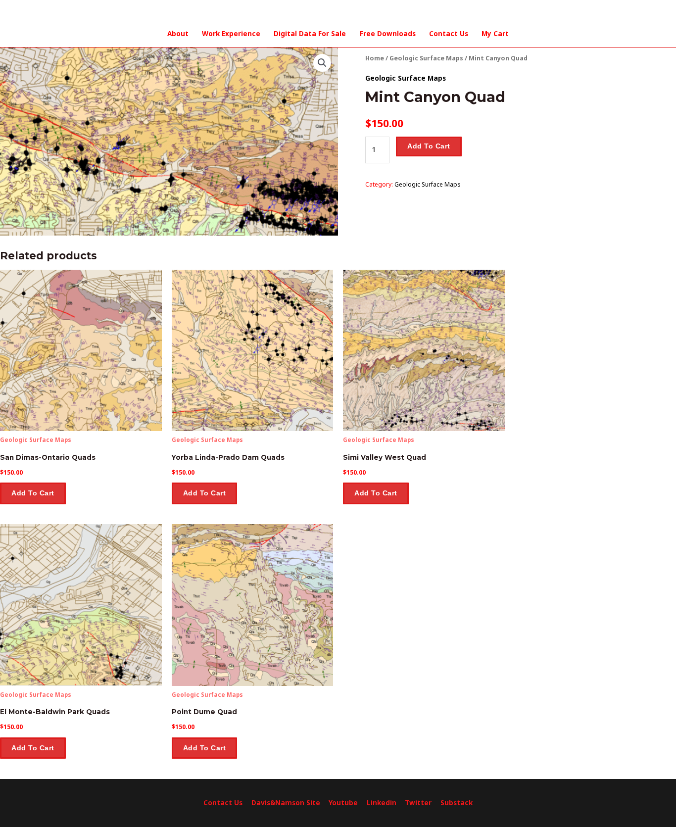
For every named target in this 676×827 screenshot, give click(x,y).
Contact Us (448, 33)
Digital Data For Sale (310, 33)
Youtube (343, 802)
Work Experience (231, 33)
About (178, 33)
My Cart (495, 33)
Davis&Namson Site (285, 802)
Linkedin (381, 802)
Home (374, 58)
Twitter (418, 802)
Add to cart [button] (32, 493)
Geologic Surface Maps (426, 58)
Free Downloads (388, 33)
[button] (322, 63)
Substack (456, 802)
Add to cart (428, 146)
